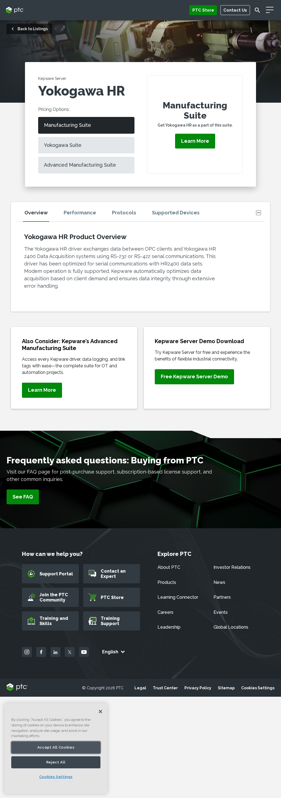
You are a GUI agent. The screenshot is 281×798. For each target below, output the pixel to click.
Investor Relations (232, 567)
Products (167, 582)
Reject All (56, 762)
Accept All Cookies (56, 747)
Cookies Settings (257, 688)
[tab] (42, 214)
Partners (222, 597)
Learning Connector (178, 597)
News (219, 582)
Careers (165, 612)
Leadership (169, 627)
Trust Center (165, 688)
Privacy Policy (197, 688)
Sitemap (226, 688)
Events (220, 612)
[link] (42, 390)
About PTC (169, 567)
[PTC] (17, 687)
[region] (55, 748)
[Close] (100, 711)
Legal (140, 688)
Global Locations (230, 627)
